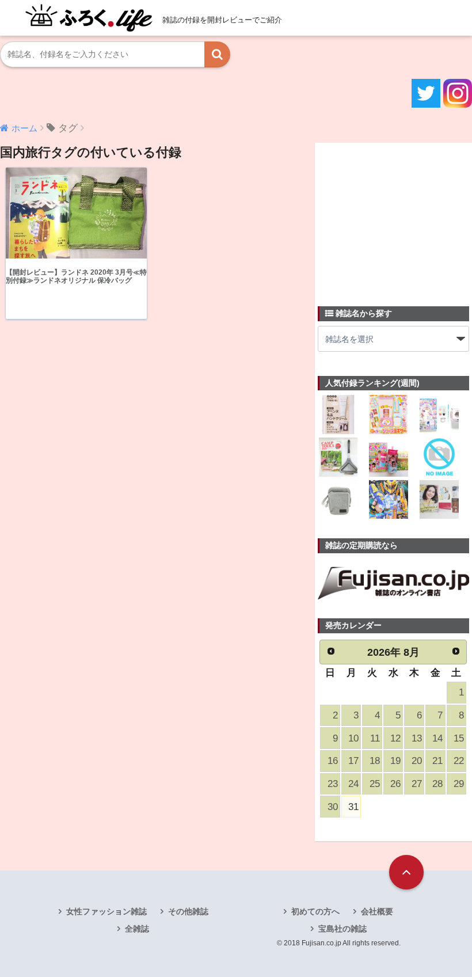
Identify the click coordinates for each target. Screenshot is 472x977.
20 (417, 760)
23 (333, 783)
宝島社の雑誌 (342, 928)
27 (417, 783)
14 (437, 738)
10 (353, 738)
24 (353, 783)
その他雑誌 (188, 911)
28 (437, 783)
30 (333, 806)
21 (437, 760)
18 (375, 760)
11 (375, 738)
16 (333, 760)
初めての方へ (315, 911)
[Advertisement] (395, 218)
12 (395, 738)
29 (459, 783)
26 (395, 783)
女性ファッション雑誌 (106, 911)
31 (353, 806)
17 (353, 760)
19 (395, 760)
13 (417, 738)
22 (459, 760)
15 (459, 738)
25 (375, 783)
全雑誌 (137, 928)
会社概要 (377, 911)
